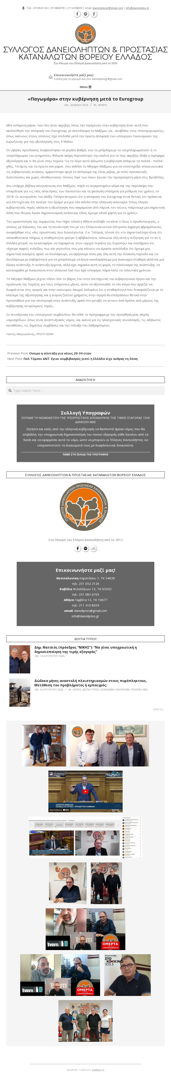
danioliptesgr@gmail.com (108, 8)
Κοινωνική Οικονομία (115, 689)
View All (158, 709)
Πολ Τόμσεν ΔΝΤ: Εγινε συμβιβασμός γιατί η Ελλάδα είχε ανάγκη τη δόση (81, 359)
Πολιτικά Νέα (139, 689)
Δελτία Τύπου (90, 689)
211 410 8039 (89, 605)
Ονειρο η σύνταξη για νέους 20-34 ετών (60, 353)
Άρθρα (102, 105)
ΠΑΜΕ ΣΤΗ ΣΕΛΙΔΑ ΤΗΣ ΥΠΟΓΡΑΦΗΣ (85, 454)
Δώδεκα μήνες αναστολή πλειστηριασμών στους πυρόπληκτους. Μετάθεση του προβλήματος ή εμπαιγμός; (90, 682)
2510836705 (57, 8)
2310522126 (40, 8)
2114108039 (75, 8)
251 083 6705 (89, 594)
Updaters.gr (98, 1069)
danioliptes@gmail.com (90, 611)
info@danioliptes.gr (137, 8)
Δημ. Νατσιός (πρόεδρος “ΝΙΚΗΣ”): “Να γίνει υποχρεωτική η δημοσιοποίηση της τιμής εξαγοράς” (85, 649)
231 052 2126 (89, 583)
